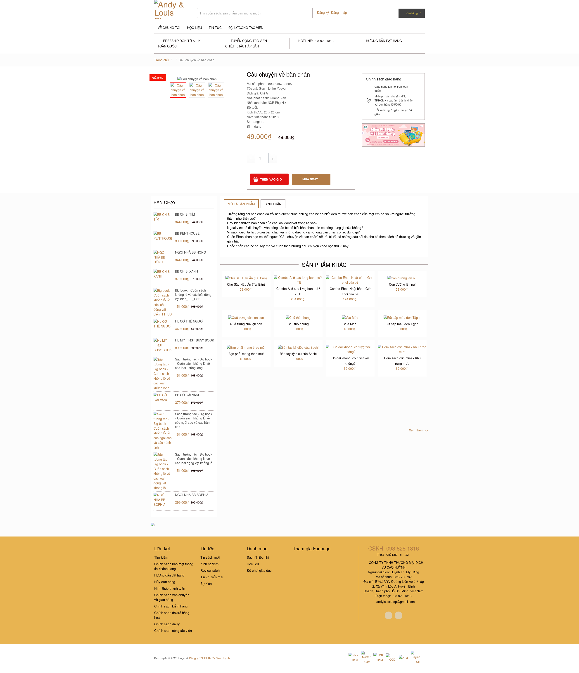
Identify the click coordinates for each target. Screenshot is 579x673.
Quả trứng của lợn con (246, 324)
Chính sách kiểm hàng (170, 606)
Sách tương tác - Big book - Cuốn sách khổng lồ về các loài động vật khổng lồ (193, 458)
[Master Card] (365, 657)
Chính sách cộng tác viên (173, 630)
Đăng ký (323, 12)
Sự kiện (206, 583)
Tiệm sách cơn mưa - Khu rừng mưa (402, 361)
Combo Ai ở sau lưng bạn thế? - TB (298, 291)
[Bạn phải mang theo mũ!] (246, 347)
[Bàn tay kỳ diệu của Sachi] (298, 347)
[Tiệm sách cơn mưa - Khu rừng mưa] (402, 348)
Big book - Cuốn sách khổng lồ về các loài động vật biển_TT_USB (193, 294)
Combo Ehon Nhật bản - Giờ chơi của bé (350, 291)
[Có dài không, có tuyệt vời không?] (350, 348)
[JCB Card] (378, 657)
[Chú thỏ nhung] (298, 317)
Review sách (210, 570)
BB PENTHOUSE (187, 233)
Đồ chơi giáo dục (259, 570)
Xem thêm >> (418, 430)
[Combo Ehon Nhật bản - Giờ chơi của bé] (350, 279)
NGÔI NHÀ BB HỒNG (190, 252)
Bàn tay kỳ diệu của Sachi (298, 353)
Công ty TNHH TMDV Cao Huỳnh (209, 658)
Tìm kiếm (161, 557)
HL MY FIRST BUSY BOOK (194, 340)
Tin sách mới (210, 557)
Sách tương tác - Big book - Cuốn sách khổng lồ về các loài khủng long (193, 363)
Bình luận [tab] (273, 204)
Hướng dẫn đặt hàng (169, 575)
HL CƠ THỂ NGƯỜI (189, 321)
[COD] (390, 657)
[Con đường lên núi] (402, 277)
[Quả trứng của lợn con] (246, 317)
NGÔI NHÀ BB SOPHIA (191, 494)
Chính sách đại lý (167, 623)
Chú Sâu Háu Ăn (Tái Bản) (246, 284)
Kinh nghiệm (209, 563)
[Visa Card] (353, 657)
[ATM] (403, 657)
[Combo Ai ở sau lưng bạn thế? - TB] (298, 279)
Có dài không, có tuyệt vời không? (350, 361)
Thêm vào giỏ (271, 179)
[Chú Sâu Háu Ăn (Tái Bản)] (246, 277)
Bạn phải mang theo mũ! (246, 353)
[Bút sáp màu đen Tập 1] (402, 317)
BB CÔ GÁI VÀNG (188, 395)
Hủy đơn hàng (164, 581)
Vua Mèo (350, 324)
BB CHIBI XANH (186, 271)
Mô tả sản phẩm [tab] (241, 204)
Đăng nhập (339, 12)
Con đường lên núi (402, 284)
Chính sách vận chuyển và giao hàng (171, 597)
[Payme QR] (415, 657)
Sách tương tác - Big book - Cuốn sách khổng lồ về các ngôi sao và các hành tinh (193, 420)
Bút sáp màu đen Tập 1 (402, 324)
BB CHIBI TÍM (185, 214)
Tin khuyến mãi (211, 576)
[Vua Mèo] (350, 317)
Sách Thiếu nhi (258, 557)
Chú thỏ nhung (298, 324)
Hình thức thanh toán (169, 588)
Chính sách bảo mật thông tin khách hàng (173, 566)
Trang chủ (161, 60)
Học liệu (253, 563)
